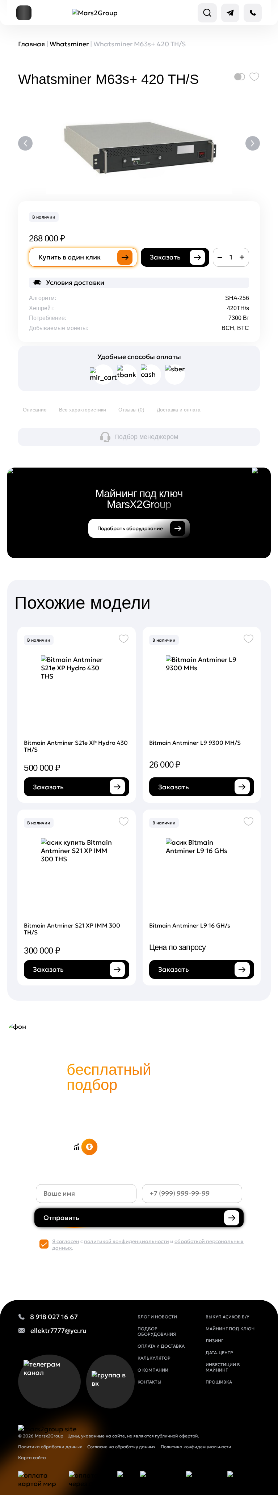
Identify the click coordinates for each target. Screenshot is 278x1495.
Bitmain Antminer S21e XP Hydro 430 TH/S (76, 746)
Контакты (149, 1382)
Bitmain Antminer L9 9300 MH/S (195, 742)
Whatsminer (69, 44)
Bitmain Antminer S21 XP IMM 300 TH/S (72, 929)
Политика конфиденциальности (196, 1446)
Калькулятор (154, 1358)
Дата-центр (219, 1352)
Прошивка (219, 1382)
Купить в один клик (69, 257)
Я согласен (65, 1241)
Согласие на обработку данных (121, 1446)
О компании (153, 1370)
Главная (31, 44)
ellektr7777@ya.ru (58, 1330)
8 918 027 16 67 (54, 1317)
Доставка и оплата (179, 410)
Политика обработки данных (50, 1446)
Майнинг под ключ (230, 1328)
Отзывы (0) (131, 410)
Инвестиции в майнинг (223, 1367)
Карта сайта (32, 1457)
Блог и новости (157, 1316)
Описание (35, 410)
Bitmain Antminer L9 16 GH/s (189, 925)
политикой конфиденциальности (126, 1241)
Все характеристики (82, 410)
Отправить (61, 1217)
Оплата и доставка (161, 1346)
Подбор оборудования (157, 1331)
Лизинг (214, 1340)
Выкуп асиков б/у (227, 1316)
